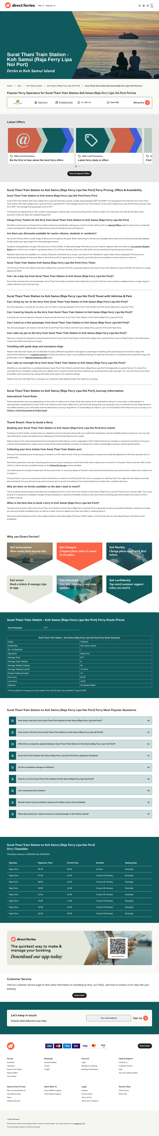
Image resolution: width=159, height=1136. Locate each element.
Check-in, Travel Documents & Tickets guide (27, 411)
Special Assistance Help (36, 358)
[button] (80, 721)
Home (9, 86)
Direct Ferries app (58, 465)
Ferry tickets (11, 1076)
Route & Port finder (14, 1069)
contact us (77, 1123)
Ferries (47, 1066)
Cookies (84, 1090)
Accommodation (50, 1062)
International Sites (14, 1094)
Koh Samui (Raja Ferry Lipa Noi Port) (63, 86)
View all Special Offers (79, 174)
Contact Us (123, 1062)
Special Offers (114, 225)
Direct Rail (123, 1094)
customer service (39, 355)
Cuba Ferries (124, 1090)
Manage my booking (89, 1066)
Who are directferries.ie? (16, 1090)
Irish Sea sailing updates (128, 1073)
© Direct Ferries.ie (13, 1119)
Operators (11, 1066)
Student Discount (13, 1101)
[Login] (143, 5)
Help (120, 1069)
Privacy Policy (86, 1094)
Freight (47, 1069)
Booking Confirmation (89, 1069)
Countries (10, 1062)
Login (83, 1062)
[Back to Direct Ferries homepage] (20, 5)
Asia (19, 86)
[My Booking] (139, 5)
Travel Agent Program (52, 1094)
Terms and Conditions (89, 1101)
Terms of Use (86, 1097)
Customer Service (126, 1066)
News (9, 1097)
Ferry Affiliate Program (52, 1090)
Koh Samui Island (34, 86)
